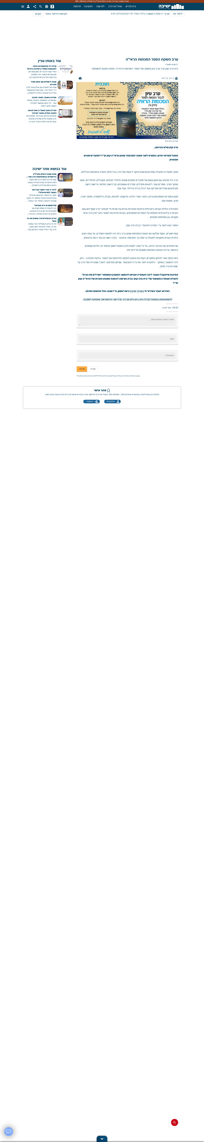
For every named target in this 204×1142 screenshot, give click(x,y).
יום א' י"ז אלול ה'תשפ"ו (158, 14)
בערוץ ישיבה (137, 291)
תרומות (77, 6)
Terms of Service (130, 376)
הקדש (38, 14)
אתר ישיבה (166, 307)
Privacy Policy (117, 376)
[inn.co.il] (52, 6)
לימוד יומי (177, 14)
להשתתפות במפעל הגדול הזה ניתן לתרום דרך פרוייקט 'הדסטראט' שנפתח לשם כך (127, 299)
